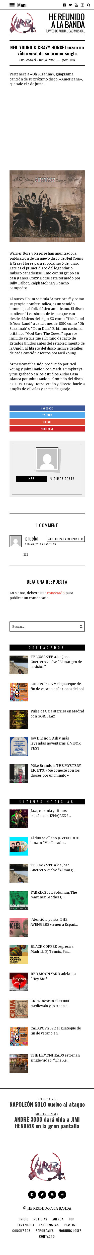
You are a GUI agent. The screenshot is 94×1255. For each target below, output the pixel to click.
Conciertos (21, 1230)
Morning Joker (70, 1230)
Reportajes (45, 1230)
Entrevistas (49, 1225)
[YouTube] (76, 5)
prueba (31, 538)
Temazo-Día (25, 1225)
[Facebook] (64, 5)
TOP (71, 1219)
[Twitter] (70, 5)
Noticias (40, 1219)
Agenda (57, 1219)
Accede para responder (65, 539)
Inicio (24, 1219)
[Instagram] (82, 5)
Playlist (70, 1225)
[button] (80, 626)
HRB (71, 60)
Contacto (47, 1236)
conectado (56, 593)
